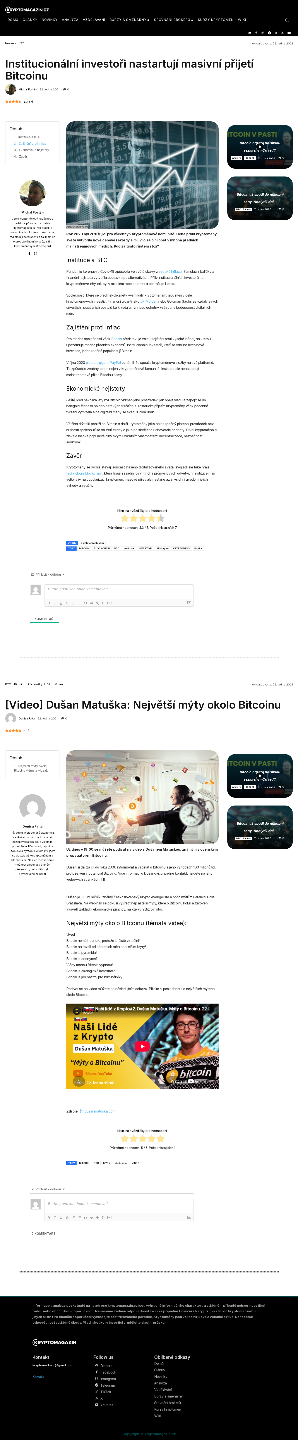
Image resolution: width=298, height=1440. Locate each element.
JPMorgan (162, 548)
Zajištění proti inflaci (33, 143)
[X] (282, 33)
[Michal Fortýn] (11, 89)
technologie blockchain (84, 473)
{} (103, 602)
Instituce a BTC (29, 137)
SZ (22, 43)
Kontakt (38, 1377)
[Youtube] (289, 33)
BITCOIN (84, 548)
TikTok (105, 1392)
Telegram (107, 1385)
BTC (116, 548)
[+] (109, 602)
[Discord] (249, 33)
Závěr (23, 156)
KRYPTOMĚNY (181, 548)
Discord (106, 1365)
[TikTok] (276, 33)
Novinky (10, 43)
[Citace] (85, 603)
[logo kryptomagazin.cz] (27, 10)
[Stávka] (67, 603)
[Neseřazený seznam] (79, 603)
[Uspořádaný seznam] (73, 603)
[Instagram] (263, 33)
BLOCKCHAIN (102, 548)
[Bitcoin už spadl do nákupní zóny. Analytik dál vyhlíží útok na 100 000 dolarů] (260, 198)
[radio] (125, 519)
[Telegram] (269, 33)
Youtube (106, 1405)
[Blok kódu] (92, 603)
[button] (287, 20)
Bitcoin (116, 339)
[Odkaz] (98, 603)
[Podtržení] (61, 603)
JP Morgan (149, 301)
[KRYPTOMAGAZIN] (54, 1342)
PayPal (198, 548)
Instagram (108, 1379)
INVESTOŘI (145, 548)
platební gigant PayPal (103, 362)
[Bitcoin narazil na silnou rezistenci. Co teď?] (260, 147)
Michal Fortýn (28, 89)
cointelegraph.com (92, 542)
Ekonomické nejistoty (34, 150)
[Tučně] (49, 603)
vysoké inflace (170, 271)
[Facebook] (256, 33)
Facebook (108, 1372)
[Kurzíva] (55, 603)
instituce (129, 548)
